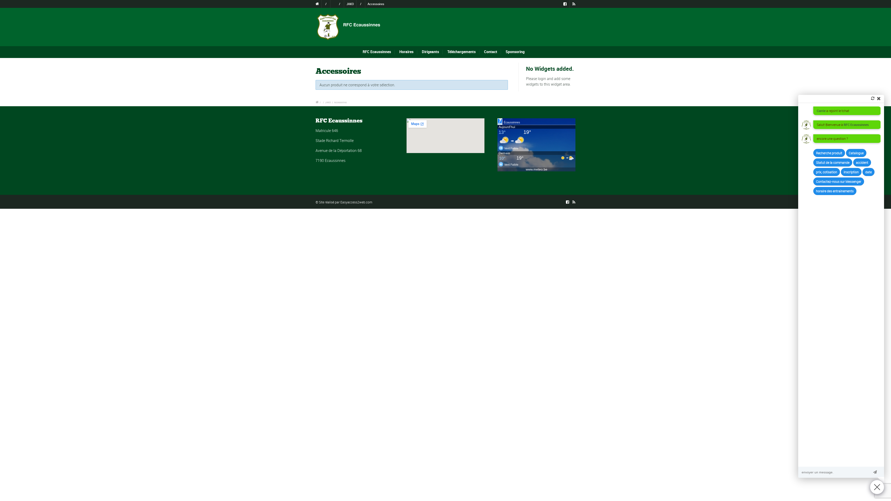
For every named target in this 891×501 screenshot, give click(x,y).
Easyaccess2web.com (356, 202)
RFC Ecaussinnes (377, 51)
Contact (490, 51)
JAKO (350, 4)
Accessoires (376, 4)
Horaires (406, 51)
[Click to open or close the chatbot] (877, 487)
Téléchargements (461, 51)
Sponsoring (515, 51)
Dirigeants (430, 51)
